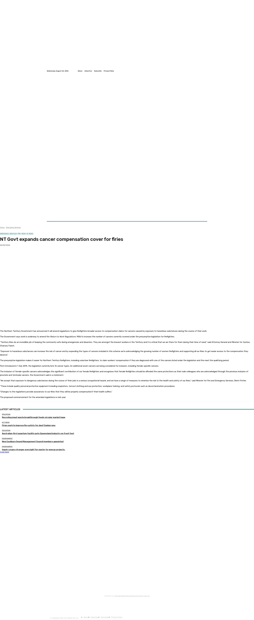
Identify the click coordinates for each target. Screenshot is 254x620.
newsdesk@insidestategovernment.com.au (132, 596)
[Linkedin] (205, 71)
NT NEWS (29, 233)
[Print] (42, 253)
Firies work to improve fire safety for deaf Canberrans (28, 425)
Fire (19, 233)
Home (2, 227)
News (23, 233)
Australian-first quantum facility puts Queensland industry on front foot (38, 433)
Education (6, 414)
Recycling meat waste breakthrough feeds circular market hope (33, 417)
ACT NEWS (5, 422)
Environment (7, 438)
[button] (204, 215)
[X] (14, 253)
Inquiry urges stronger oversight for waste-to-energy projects (33, 449)
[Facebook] (199, 71)
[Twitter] (202, 71)
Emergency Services (13, 227)
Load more (4, 452)
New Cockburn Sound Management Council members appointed (33, 441)
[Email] (33, 253)
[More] (52, 253)
